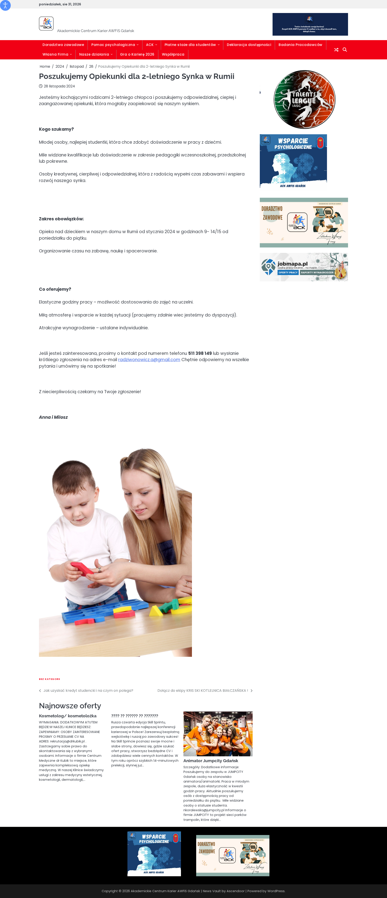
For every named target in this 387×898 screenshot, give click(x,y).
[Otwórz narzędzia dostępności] (5, 5)
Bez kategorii (49, 679)
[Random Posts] (336, 50)
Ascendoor (236, 891)
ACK (150, 44)
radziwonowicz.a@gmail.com (149, 360)
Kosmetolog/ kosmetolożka (68, 715)
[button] (266, 99)
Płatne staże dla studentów (190, 44)
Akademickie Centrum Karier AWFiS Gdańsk (162, 21)
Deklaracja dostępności (249, 44)
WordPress (276, 891)
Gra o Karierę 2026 (137, 54)
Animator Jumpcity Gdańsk (210, 760)
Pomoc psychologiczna (113, 44)
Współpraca (173, 54)
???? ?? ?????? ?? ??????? (134, 715)
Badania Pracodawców (300, 44)
